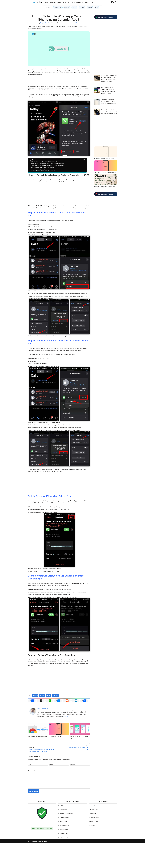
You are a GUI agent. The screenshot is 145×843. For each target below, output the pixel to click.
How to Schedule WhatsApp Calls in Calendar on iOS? (43, 161)
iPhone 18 (82, 7)
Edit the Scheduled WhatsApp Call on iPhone (42, 167)
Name (30, 764)
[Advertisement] (59, 81)
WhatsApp (55, 695)
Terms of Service (94, 817)
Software (62, 829)
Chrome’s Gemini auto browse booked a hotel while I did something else (108, 101)
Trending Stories (57, 7)
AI (92, 2)
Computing (87, 2)
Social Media (63, 825)
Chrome (74, 7)
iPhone (59, 2)
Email (51, 764)
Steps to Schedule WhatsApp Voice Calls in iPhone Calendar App (47, 163)
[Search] (115, 2)
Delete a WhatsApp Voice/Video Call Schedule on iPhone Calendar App (49, 169)
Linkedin (66, 716)
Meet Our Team (94, 809)
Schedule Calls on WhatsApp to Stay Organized (43, 170)
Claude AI (90, 7)
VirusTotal (49, 828)
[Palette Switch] (112, 2)
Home (46, 2)
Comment (31, 771)
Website (72, 764)
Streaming (78, 2)
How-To (42, 695)
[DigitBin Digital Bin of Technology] (35, 2)
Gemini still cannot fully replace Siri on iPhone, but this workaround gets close (109, 111)
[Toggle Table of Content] (83, 160)
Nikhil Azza (77, 23)
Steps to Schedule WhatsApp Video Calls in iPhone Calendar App (47, 165)
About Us (92, 805)
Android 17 (66, 7)
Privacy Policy (94, 821)
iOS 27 (96, 7)
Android (52, 2)
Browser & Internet (68, 2)
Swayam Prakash (44, 23)
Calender (35, 695)
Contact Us (93, 813)
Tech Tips (62, 837)
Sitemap (92, 825)
